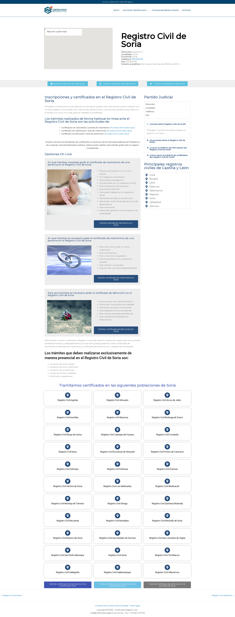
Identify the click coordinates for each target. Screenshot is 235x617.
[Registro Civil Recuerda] (67, 515)
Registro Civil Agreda (68, 400)
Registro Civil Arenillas (67, 417)
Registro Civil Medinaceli (167, 486)
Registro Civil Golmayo (68, 469)
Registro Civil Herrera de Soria (67, 486)
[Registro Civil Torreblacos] (167, 550)
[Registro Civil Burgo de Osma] (67, 429)
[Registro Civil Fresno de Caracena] (167, 446)
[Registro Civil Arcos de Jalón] (167, 395)
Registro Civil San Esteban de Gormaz (117, 538)
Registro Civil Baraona (117, 417)
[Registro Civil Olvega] (117, 498)
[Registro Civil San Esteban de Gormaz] (117, 533)
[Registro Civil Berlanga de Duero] (167, 412)
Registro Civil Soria (117, 555)
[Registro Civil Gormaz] (167, 464)
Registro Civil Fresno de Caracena (167, 451)
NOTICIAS (186, 10)
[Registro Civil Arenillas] (67, 412)
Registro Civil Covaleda (167, 434)
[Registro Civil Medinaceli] (167, 481)
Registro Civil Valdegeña (67, 572)
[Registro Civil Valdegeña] (67, 567)
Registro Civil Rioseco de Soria (67, 538)
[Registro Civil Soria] (117, 550)
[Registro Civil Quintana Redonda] (167, 498)
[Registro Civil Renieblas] (117, 515)
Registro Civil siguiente (223, 595)
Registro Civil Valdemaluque (117, 572)
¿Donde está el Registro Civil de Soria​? (168, 124)
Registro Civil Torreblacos (167, 555)
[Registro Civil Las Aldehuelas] (117, 481)
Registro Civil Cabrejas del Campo (117, 434)
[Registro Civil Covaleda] (167, 429)
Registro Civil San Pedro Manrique (67, 555)
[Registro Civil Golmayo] (67, 464)
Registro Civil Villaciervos (167, 572)
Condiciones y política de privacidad (111, 605)
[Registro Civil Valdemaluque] (117, 567)
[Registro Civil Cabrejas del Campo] (117, 429)
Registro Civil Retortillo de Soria (167, 520)
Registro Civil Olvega (117, 503)
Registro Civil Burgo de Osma (68, 434)
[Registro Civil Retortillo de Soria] (167, 515)
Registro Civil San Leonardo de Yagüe (167, 538)
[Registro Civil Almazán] (117, 395)
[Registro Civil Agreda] (67, 395)
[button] (167, 124)
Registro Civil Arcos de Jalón (167, 400)
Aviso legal (135, 605)
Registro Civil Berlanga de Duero (167, 417)
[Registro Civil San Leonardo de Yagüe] (167, 533)
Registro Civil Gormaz (167, 469)
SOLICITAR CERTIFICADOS (134, 10)
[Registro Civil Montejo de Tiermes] (67, 498)
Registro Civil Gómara (117, 469)
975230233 (137, 59)
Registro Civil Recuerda (68, 520)
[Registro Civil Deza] (67, 446)
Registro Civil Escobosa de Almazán (117, 451)
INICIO (116, 10)
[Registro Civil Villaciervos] (167, 567)
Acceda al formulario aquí (122, 127)
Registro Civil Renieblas (117, 520)
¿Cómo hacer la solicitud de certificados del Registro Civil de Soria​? (169, 156)
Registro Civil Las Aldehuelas (117, 486)
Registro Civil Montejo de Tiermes (67, 503)
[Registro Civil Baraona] (117, 412)
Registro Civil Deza (68, 451)
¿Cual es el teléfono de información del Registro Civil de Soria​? (168, 149)
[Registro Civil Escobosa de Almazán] (117, 446)
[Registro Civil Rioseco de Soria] (67, 533)
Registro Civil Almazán (117, 400)
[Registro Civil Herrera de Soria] (67, 481)
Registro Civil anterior (11, 595)
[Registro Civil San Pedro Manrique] (67, 550)
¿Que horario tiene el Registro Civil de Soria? (167, 141)
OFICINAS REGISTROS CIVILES (165, 10)
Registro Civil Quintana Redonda (167, 503)
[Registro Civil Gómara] (117, 464)
